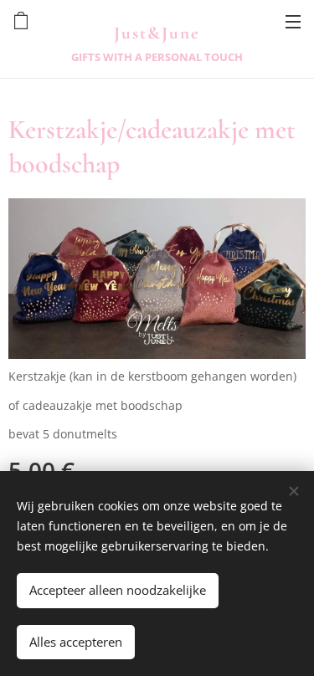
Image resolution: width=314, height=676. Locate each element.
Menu (293, 21)
